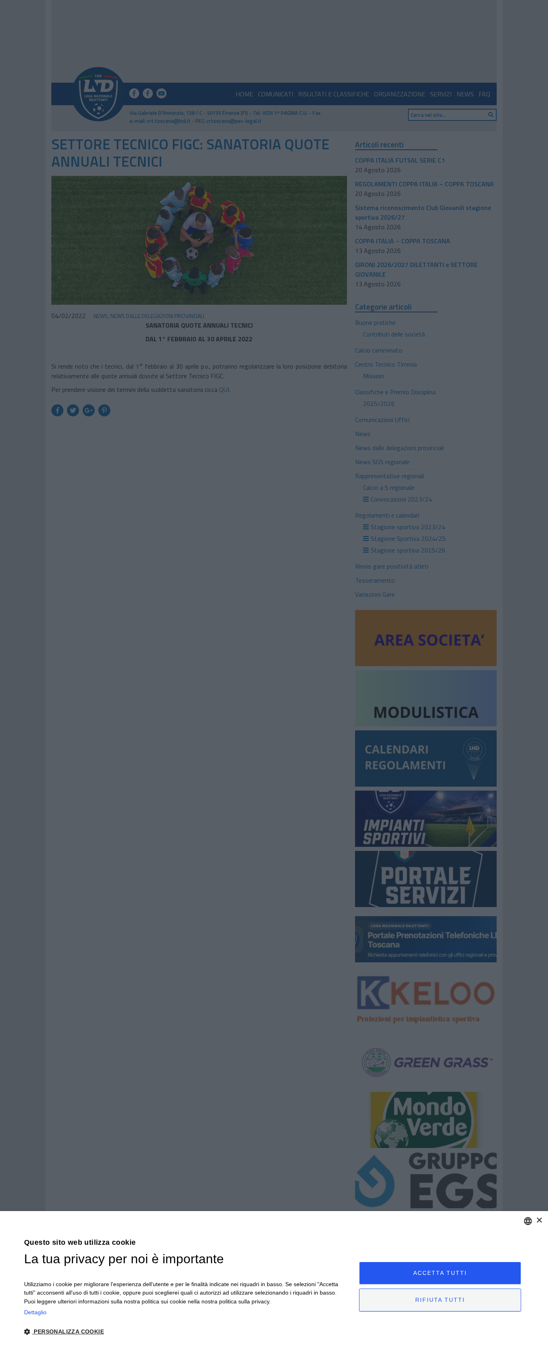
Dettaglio (35, 1312)
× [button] (539, 1220)
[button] (186, 1332)
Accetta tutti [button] (440, 1273)
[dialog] (274, 1282)
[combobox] (528, 1221)
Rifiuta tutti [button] (440, 1300)
